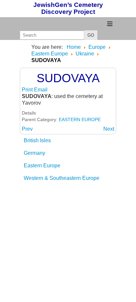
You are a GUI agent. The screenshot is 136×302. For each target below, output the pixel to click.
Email (41, 89)
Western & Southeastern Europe (61, 178)
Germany (34, 153)
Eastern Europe (42, 165)
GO (90, 35)
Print (28, 89)
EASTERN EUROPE (80, 119)
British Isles (37, 140)
